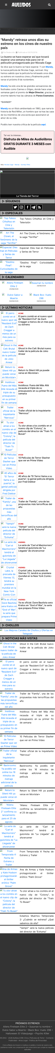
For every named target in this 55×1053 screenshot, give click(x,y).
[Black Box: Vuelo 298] (41, 296)
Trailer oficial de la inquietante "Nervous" (34, 412)
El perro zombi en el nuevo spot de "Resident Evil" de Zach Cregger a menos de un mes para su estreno (36, 320)
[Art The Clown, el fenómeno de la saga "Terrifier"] (9, 237)
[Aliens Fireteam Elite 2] (13, 284)
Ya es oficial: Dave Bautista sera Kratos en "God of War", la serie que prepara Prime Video (35, 605)
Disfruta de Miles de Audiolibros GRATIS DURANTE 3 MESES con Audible (28, 143)
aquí (43, 124)
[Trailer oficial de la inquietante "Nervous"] (9, 412)
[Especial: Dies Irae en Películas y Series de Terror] (9, 252)
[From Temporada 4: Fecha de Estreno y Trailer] (9, 857)
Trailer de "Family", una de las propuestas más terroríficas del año (35, 504)
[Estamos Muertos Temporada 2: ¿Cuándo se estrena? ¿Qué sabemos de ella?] (9, 915)
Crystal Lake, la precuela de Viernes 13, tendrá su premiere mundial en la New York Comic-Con (35, 574)
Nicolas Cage (8, 164)
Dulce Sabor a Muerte (14, 1030)
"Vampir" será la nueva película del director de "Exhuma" (34, 528)
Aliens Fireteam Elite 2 (15, 1026)
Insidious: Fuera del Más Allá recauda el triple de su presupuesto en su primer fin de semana (35, 389)
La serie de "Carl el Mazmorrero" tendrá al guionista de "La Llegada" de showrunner (35, 548)
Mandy (49, 66)
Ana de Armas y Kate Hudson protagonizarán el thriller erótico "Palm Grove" (37, 873)
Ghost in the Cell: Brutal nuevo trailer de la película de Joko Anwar (34, 351)
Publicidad (13, 1040)
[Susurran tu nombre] (41, 282)
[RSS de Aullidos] (39, 206)
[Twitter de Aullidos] (15, 206)
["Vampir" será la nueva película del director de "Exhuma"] (9, 530)
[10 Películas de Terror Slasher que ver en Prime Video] (9, 461)
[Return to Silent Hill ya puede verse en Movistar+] (9, 372)
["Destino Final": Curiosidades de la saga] (9, 267)
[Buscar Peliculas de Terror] (49, 5)
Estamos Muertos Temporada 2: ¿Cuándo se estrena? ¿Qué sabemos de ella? (37, 919)
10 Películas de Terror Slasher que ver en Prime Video (34, 459)
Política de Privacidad (38, 1040)
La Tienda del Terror (27, 196)
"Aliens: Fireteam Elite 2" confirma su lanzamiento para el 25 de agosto (37, 809)
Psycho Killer (42, 1033)
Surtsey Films (25, 164)
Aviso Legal (23, 1040)
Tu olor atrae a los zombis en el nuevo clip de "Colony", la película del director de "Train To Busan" (35, 429)
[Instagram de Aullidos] (21, 206)
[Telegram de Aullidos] (33, 206)
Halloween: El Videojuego (19, 1033)
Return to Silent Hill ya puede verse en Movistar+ (33, 371)
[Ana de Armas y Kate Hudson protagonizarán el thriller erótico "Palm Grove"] (9, 877)
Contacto (49, 1038)
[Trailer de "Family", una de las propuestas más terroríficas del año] (9, 508)
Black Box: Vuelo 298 (39, 1030)
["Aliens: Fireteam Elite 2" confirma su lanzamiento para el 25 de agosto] (9, 813)
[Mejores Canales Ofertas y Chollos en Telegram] (27, 632)
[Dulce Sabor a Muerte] (13, 296)
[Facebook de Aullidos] (27, 206)
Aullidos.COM (18, 1038)
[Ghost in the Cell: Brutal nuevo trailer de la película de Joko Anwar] (9, 353)
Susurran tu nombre (39, 1026)
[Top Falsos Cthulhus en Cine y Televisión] (9, 223)
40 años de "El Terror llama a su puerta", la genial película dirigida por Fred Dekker (36, 479)
